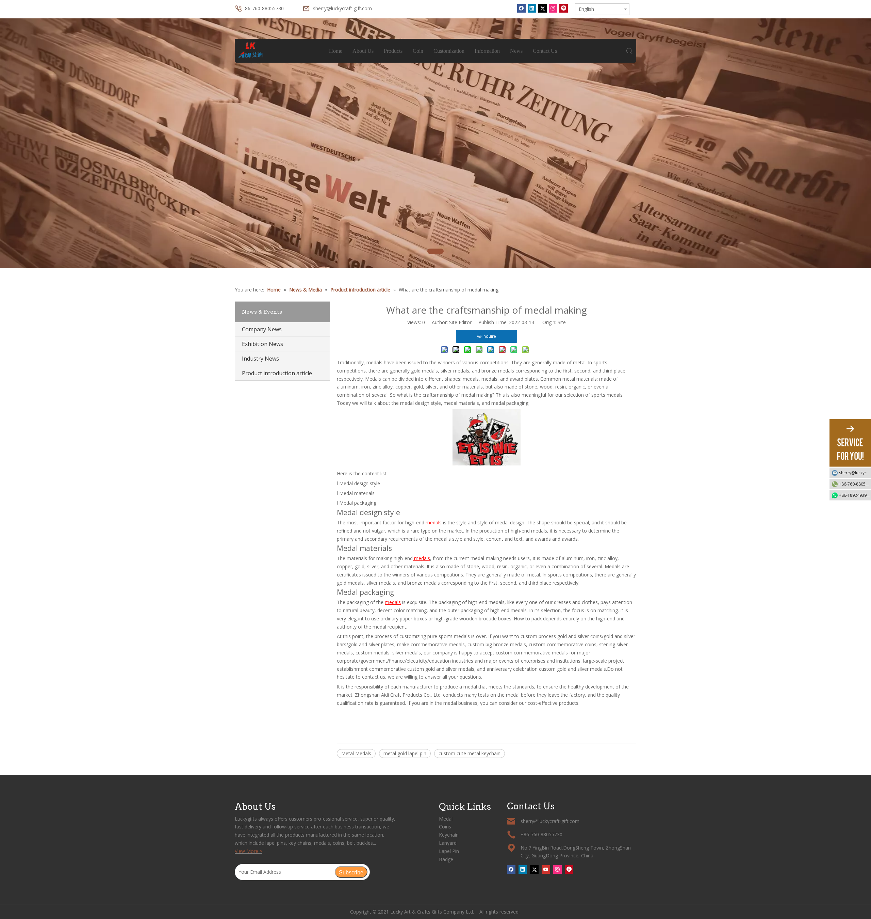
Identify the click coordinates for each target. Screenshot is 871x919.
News (516, 51)
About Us (363, 51)
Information (487, 51)
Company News (262, 329)
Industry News (260, 358)
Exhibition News (262, 344)
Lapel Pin (449, 851)
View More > (248, 851)
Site (562, 322)
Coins (445, 826)
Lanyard (448, 843)
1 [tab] (435, 251)
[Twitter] (542, 8)
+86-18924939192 (855, 495)
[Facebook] (521, 8)
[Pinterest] (563, 8)
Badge (446, 859)
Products (393, 51)
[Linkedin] (532, 8)
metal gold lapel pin (404, 753)
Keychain (449, 834)
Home (335, 51)
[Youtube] (546, 869)
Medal (446, 818)
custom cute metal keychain (469, 753)
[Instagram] (553, 8)
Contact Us (545, 51)
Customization (448, 51)
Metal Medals (356, 753)
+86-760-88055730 (855, 484)
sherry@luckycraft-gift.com (342, 8)
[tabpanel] (435, 143)
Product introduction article (277, 373)
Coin (418, 51)
